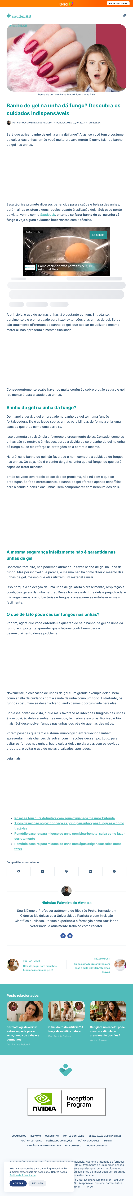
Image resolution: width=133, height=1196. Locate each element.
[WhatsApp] (114, 871)
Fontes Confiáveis (73, 1136)
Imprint (108, 1140)
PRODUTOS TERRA (118, 3)
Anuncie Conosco (96, 1145)
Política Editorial (31, 1140)
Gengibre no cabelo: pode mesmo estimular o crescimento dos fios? (107, 1031)
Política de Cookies (88, 1140)
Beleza (96, 122)
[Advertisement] (66, 176)
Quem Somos (19, 1136)
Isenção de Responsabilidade (44, 1145)
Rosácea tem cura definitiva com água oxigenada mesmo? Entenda (64, 818)
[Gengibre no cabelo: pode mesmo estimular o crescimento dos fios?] (108, 1011)
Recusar (37, 1183)
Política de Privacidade (23, 1175)
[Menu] (124, 15)
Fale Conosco (73, 1145)
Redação (35, 1136)
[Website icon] (70, 935)
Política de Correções (59, 1140)
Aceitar (18, 1183)
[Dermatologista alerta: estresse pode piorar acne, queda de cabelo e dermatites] (25, 1011)
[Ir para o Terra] (66, 3)
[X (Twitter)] (43, 871)
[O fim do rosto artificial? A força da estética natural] (66, 1011)
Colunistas (52, 1136)
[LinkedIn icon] (63, 935)
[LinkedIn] (91, 871)
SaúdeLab (47, 214)
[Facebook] (19, 871)
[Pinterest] (66, 871)
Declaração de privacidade (105, 1136)
